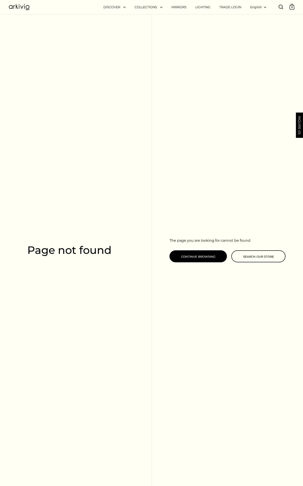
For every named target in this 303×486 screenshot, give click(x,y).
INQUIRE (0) (299, 125)
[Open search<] (281, 6)
